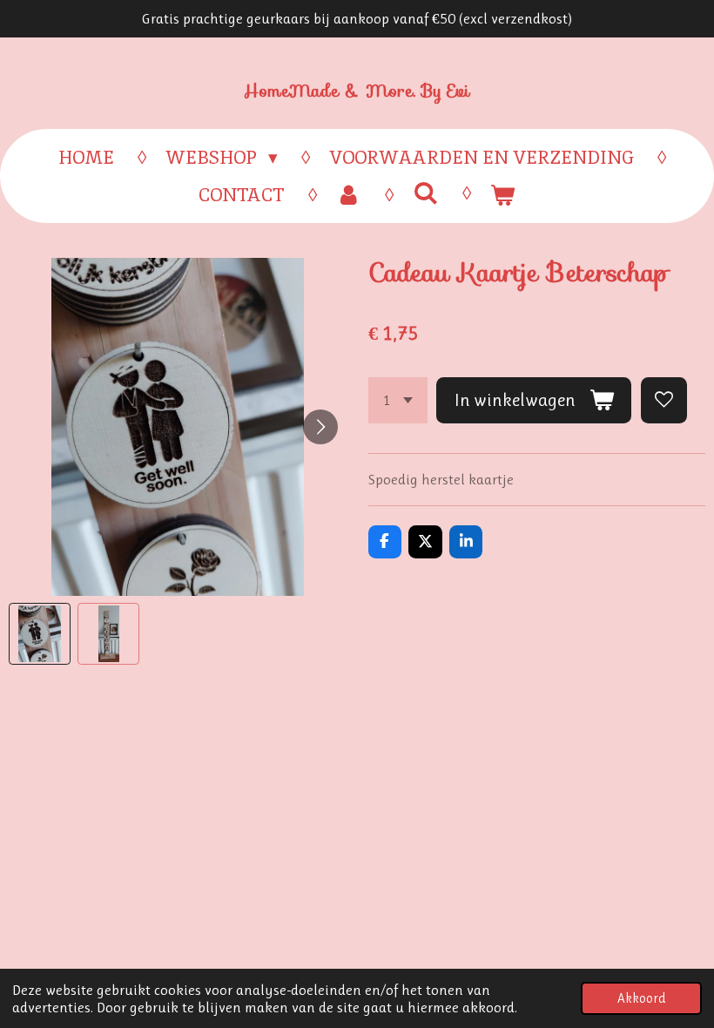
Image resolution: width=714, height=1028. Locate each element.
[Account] (348, 195)
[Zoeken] (425, 193)
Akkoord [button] (641, 998)
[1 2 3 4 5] (398, 400)
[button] (40, 634)
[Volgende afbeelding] (320, 426)
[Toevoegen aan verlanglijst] (664, 400)
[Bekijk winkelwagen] (502, 195)
